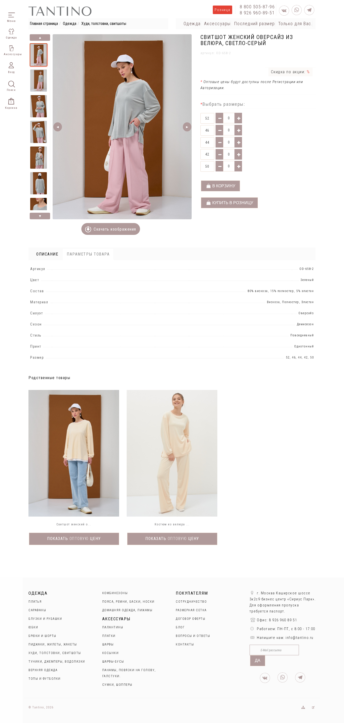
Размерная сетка (191, 610)
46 (207, 130)
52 (207, 118)
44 (207, 142)
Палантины (112, 627)
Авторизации (212, 88)
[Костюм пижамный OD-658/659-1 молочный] (172, 453)
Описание (47, 254)
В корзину (223, 186)
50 (207, 166)
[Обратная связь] (313, 707)
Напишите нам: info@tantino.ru (285, 638)
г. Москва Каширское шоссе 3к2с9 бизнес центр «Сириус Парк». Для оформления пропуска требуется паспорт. (283, 602)
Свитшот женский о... (73, 524)
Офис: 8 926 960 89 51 (276, 620)
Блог (180, 627)
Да (257, 660)
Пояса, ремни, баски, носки (128, 601)
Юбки (33, 627)
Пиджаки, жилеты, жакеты (52, 644)
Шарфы (108, 644)
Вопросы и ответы (193, 636)
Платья (35, 601)
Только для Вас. (295, 23)
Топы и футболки (44, 678)
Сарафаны (37, 610)
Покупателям (192, 593)
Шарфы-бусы (113, 661)
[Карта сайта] (303, 707)
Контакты (185, 644)
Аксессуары (217, 23)
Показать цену (74, 538)
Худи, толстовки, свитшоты (103, 23)
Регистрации (283, 82)
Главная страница (44, 23)
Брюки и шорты (42, 636)
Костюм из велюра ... (172, 524)
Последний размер (254, 23)
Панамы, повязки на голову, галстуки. (129, 673)
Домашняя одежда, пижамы (127, 610)
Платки (109, 636)
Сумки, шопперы (117, 684)
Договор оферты (190, 619)
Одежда (69, 23)
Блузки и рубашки (45, 619)
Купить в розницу (232, 203)
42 (207, 154)
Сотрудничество (191, 601)
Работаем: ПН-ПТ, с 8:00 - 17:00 (285, 629)
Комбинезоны (115, 593)
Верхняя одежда (42, 670)
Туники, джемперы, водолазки (56, 661)
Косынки (110, 653)
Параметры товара (88, 254)
